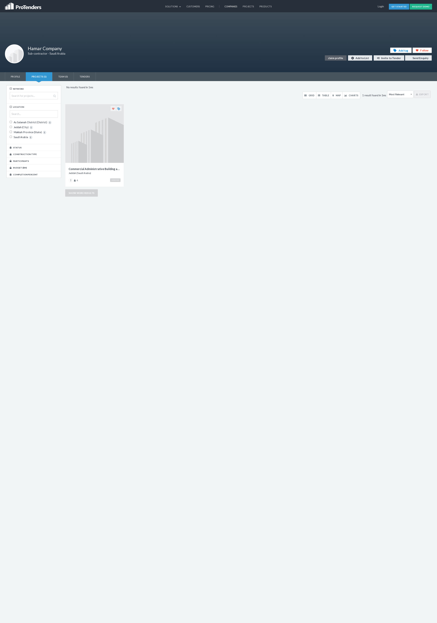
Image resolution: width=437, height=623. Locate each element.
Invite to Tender (391, 58)
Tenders (85, 76)
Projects (248, 6)
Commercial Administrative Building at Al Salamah (95, 169)
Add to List (362, 58)
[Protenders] (23, 4)
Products (265, 6)
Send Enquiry (420, 58)
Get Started (398, 6)
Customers (193, 6)
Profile (15, 76)
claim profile (335, 58)
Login (381, 6)
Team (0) (63, 76)
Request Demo (420, 6)
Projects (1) (39, 76)
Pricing (209, 6)
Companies (230, 6)
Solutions (171, 6)
